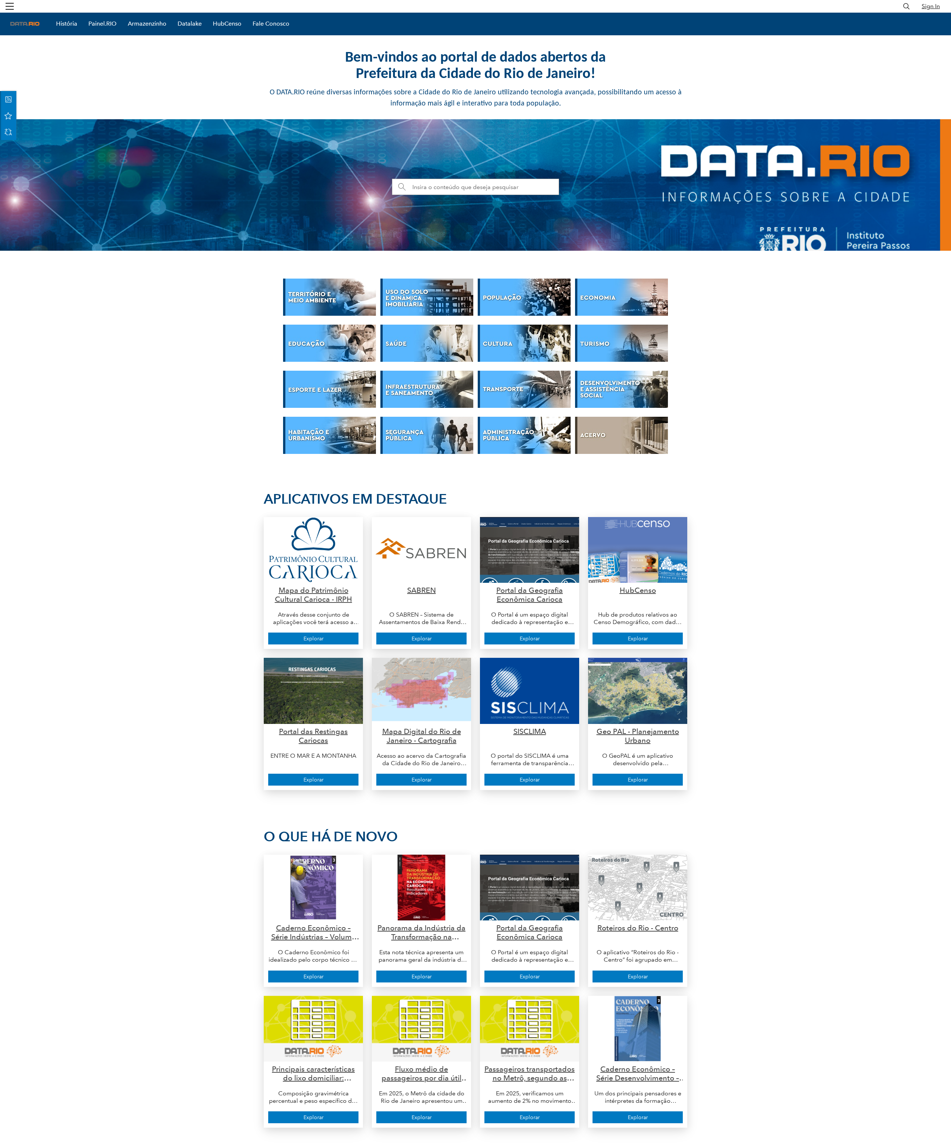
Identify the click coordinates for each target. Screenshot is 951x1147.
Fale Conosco (271, 23)
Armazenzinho (147, 23)
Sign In (931, 6)
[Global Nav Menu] (9, 6)
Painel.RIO (102, 23)
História (66, 23)
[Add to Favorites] (8, 115)
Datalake (190, 23)
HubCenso (227, 23)
